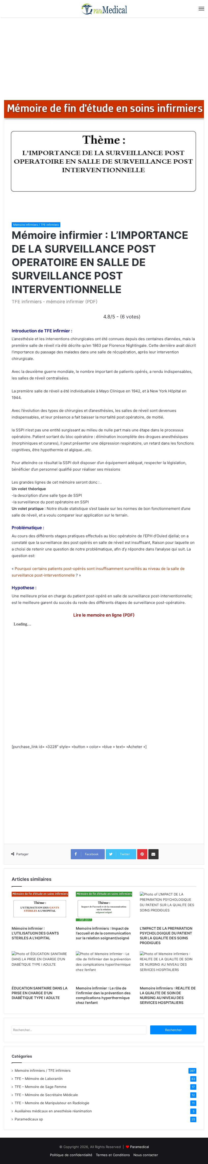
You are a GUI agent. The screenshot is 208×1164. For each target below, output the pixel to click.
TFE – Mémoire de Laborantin (39, 1079)
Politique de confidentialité (71, 1155)
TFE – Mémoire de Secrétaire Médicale (46, 1095)
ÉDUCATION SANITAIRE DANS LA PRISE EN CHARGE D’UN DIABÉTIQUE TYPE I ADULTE (39, 993)
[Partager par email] (153, 854)
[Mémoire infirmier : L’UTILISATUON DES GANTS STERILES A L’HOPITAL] (40, 908)
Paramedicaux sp (29, 1119)
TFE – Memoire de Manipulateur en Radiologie (52, 1103)
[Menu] (201, 8)
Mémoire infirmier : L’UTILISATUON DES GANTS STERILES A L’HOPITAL (35, 933)
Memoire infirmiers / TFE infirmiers (36, 224)
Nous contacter (145, 1155)
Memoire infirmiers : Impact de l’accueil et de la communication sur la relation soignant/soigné (103, 933)
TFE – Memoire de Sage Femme (40, 1087)
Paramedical (139, 1147)
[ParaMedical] (104, 9)
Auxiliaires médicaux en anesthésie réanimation (53, 1111)
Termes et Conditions (113, 1155)
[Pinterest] (142, 854)
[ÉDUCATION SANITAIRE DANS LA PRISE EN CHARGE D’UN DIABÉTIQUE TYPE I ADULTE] (40, 967)
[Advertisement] (104, 60)
